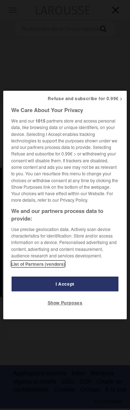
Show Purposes (65, 302)
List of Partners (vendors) (38, 264)
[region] (65, 205)
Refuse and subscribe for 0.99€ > (85, 98)
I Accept (65, 284)
